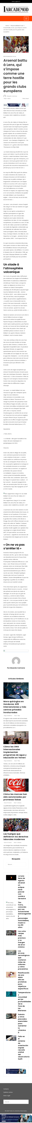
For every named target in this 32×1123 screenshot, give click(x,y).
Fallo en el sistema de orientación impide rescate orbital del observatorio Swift (24, 1047)
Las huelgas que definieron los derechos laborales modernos (15, 836)
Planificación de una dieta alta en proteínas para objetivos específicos (23, 981)
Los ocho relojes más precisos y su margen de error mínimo (22, 939)
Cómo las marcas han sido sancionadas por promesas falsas (15, 797)
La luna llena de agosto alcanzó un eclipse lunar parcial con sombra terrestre (22, 887)
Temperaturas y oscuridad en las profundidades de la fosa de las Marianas (24, 1001)
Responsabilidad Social (9, 56)
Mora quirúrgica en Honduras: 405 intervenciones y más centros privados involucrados (14, 707)
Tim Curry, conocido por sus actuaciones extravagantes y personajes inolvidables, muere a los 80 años (24, 914)
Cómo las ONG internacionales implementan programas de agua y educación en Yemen (15, 752)
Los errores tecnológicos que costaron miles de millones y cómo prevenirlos (24, 960)
